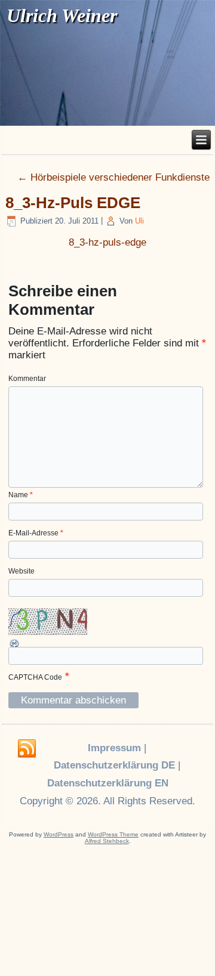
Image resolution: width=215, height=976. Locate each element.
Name (20, 495)
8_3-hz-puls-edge (107, 242)
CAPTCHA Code (35, 677)
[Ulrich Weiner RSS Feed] (26, 748)
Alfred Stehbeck (107, 841)
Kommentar (27, 378)
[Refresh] (15, 643)
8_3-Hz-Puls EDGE (72, 203)
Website (21, 571)
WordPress (58, 834)
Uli (139, 220)
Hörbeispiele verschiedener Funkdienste (113, 177)
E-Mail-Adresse (35, 533)
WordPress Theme (113, 834)
